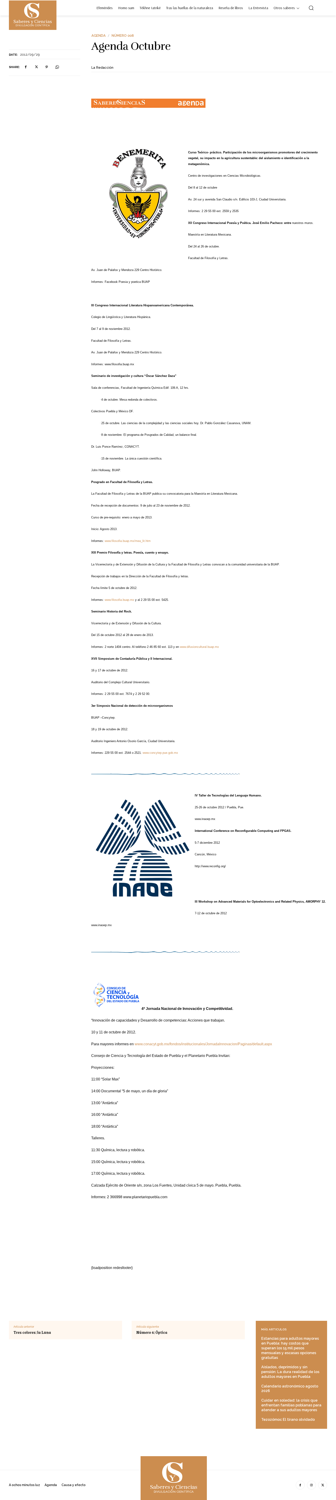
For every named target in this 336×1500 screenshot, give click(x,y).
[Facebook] (25, 67)
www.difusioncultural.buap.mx (199, 647)
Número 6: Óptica (151, 1332)
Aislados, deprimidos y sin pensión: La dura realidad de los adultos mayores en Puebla (290, 1372)
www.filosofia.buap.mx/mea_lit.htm (128, 541)
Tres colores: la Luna (32, 1332)
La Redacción (102, 68)
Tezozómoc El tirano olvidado (288, 1419)
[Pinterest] (46, 67)
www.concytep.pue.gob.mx (160, 752)
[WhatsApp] (57, 67)
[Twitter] (36, 67)
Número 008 (123, 35)
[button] (311, 7)
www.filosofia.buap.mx (119, 600)
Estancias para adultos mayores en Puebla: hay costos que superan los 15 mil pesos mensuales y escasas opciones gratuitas (290, 1348)
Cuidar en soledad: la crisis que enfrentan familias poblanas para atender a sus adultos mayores (291, 1405)
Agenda (98, 35)
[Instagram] (311, 1485)
